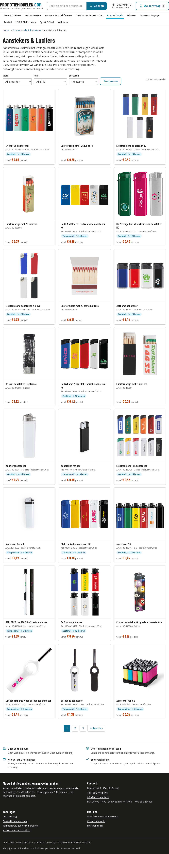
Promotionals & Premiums (26, 30)
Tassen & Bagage (149, 15)
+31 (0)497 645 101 (97, 792)
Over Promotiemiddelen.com (102, 816)
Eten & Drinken (12, 15)
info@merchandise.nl (98, 797)
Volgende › (96, 728)
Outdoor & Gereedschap (89, 15)
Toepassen (110, 81)
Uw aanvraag (10, 816)
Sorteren (74, 75)
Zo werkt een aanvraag (15, 821)
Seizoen (131, 15)
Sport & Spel (47, 22)
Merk (5, 75)
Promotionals (115, 15)
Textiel (8, 22)
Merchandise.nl (95, 825)
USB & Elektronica (26, 22)
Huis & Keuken (33, 15)
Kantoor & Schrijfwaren (58, 15)
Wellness (63, 22)
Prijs (36, 75)
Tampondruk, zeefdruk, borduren (20, 825)
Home (6, 30)
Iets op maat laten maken (16, 830)
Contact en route (96, 821)
